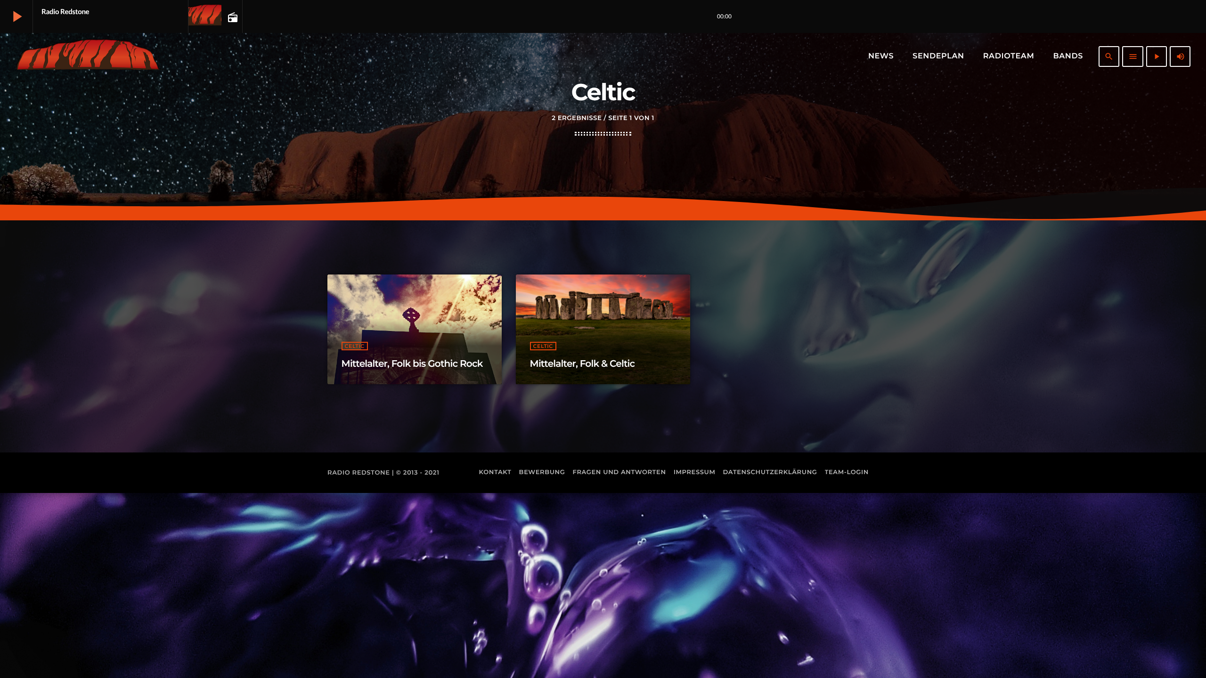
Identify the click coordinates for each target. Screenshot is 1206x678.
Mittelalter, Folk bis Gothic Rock (412, 364)
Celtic (355, 346)
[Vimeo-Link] (87, 56)
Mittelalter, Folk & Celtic (582, 364)
